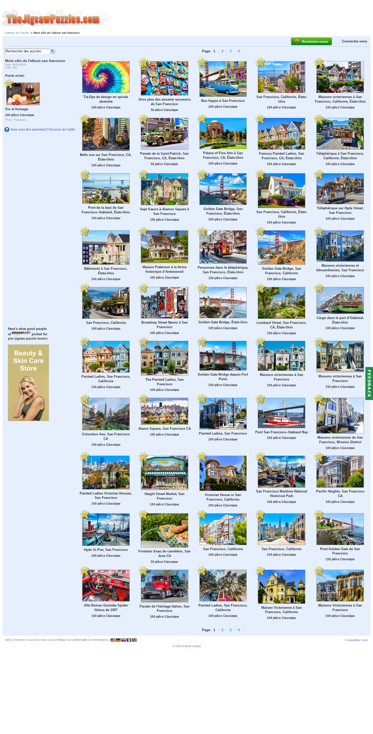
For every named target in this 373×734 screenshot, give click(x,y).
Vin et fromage (16, 109)
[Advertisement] (241, 18)
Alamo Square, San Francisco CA (164, 428)
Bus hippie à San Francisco (223, 101)
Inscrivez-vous (45, 639)
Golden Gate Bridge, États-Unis (222, 322)
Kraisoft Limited (191, 646)
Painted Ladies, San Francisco (223, 433)
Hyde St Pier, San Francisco (106, 550)
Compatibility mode (356, 640)
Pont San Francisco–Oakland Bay (281, 432)
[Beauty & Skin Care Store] (28, 419)
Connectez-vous (354, 41)
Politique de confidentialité (72, 639)
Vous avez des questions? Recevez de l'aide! (42, 129)
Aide (7, 639)
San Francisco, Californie (106, 323)
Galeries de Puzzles (17, 32)
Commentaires (99, 639)
